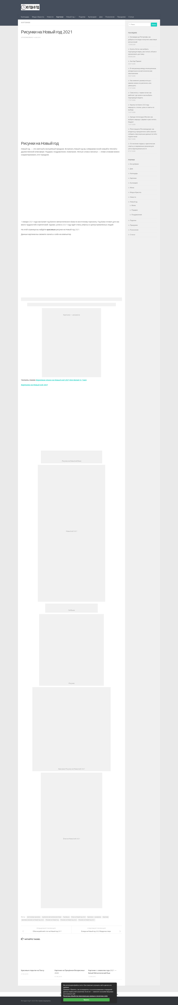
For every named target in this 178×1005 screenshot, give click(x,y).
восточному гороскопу (33, 917)
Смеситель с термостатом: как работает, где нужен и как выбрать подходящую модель (140, 95)
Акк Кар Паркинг (135, 61)
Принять (86, 1000)
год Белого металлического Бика (51, 917)
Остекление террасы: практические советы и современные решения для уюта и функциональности (141, 146)
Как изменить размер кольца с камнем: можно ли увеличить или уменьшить (139, 83)
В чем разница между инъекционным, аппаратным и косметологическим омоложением (142, 71)
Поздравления (137, 215)
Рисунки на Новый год (52, 920)
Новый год (70, 17)
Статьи (131, 17)
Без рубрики (134, 164)
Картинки (59, 17)
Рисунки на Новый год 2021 (87, 920)
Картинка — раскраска (94, 917)
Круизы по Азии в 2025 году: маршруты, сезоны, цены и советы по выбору (141, 107)
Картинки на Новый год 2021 (34, 385)
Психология (109, 17)
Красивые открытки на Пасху (32, 970)
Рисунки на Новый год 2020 (69, 920)
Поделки (82, 17)
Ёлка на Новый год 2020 (78, 917)
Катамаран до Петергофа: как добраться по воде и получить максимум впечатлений (142, 39)
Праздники (121, 17)
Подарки (135, 210)
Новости (50, 17)
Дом (100, 17)
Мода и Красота (38, 17)
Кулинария (92, 17)
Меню (132, 188)
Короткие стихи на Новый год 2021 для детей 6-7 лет (61, 380)
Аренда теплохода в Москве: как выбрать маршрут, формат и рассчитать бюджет (142, 119)
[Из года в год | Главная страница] (30, 7)
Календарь (25, 17)
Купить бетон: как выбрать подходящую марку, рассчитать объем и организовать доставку (142, 51)
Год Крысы (66, 917)
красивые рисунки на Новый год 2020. (33, 920)
